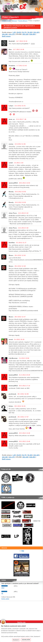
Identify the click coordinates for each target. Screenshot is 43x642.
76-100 (29, 32)
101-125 (36, 32)
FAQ (22, 551)
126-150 (5, 34)
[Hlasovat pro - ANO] (7, 586)
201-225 (25, 34)
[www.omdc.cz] (22, 576)
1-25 (14, 32)
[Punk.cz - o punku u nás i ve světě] (15, 6)
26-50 (19, 32)
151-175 (11, 34)
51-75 (24, 32)
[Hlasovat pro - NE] (7, 591)
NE (2, 593)
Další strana (6, 36)
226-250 (32, 34)
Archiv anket (5, 599)
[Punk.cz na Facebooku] (21, 558)
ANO (2, 588)
